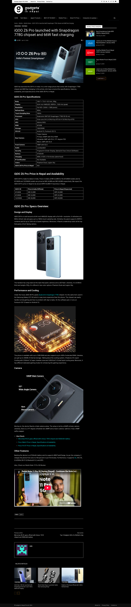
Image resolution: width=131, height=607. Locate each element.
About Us (97, 605)
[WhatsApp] (41, 524)
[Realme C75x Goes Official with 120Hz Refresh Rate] (72, 575)
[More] (46, 524)
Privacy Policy (105, 605)
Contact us (114, 605)
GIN (19, 40)
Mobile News (27, 23)
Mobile (21, 23)
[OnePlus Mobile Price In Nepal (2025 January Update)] (90, 52)
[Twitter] (113, 1)
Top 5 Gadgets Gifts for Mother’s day (71, 535)
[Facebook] (102, 1)
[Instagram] (104, 1)
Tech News (24, 26)
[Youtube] (115, 1)
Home (16, 23)
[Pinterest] (109, 1)
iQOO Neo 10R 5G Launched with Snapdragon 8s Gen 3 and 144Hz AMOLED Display (23, 586)
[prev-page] (15, 593)
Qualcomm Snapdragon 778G (49, 295)
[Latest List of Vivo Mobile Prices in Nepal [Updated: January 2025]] (90, 43)
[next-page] (18, 593)
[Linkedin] (106, 1)
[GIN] (15, 40)
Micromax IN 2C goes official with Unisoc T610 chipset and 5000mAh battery (44, 439)
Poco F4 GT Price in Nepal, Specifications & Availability (37, 446)
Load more (101, 78)
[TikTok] (111, 1)
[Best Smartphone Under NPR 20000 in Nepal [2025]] (90, 34)
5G (75, 458)
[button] (114, 18)
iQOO (21, 514)
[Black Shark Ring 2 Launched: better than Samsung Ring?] (49, 575)
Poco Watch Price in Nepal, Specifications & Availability (36, 442)
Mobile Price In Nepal (94, 26)
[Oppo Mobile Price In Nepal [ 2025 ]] (90, 62)
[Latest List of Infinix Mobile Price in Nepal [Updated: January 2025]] (90, 71)
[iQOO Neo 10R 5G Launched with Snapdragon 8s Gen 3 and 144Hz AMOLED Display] (25, 575)
